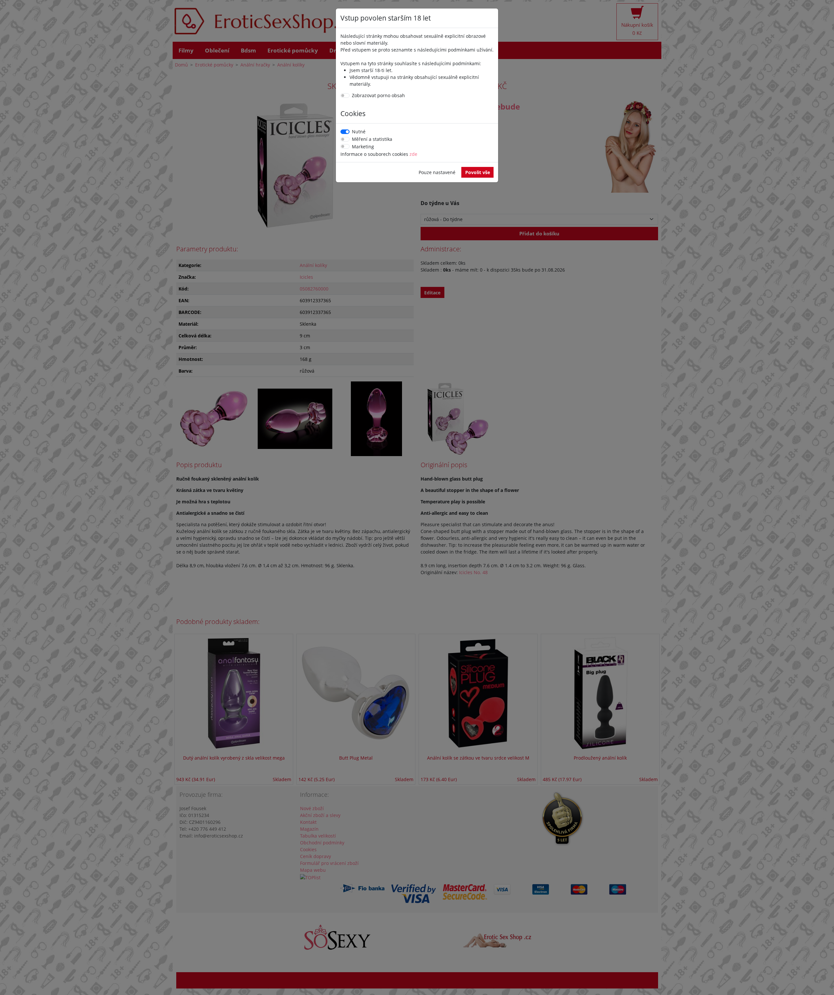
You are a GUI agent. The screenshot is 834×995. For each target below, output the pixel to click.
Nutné (359, 131)
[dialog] (417, 497)
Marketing (363, 146)
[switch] (345, 95)
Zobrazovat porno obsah (378, 95)
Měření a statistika (372, 139)
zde (413, 154)
